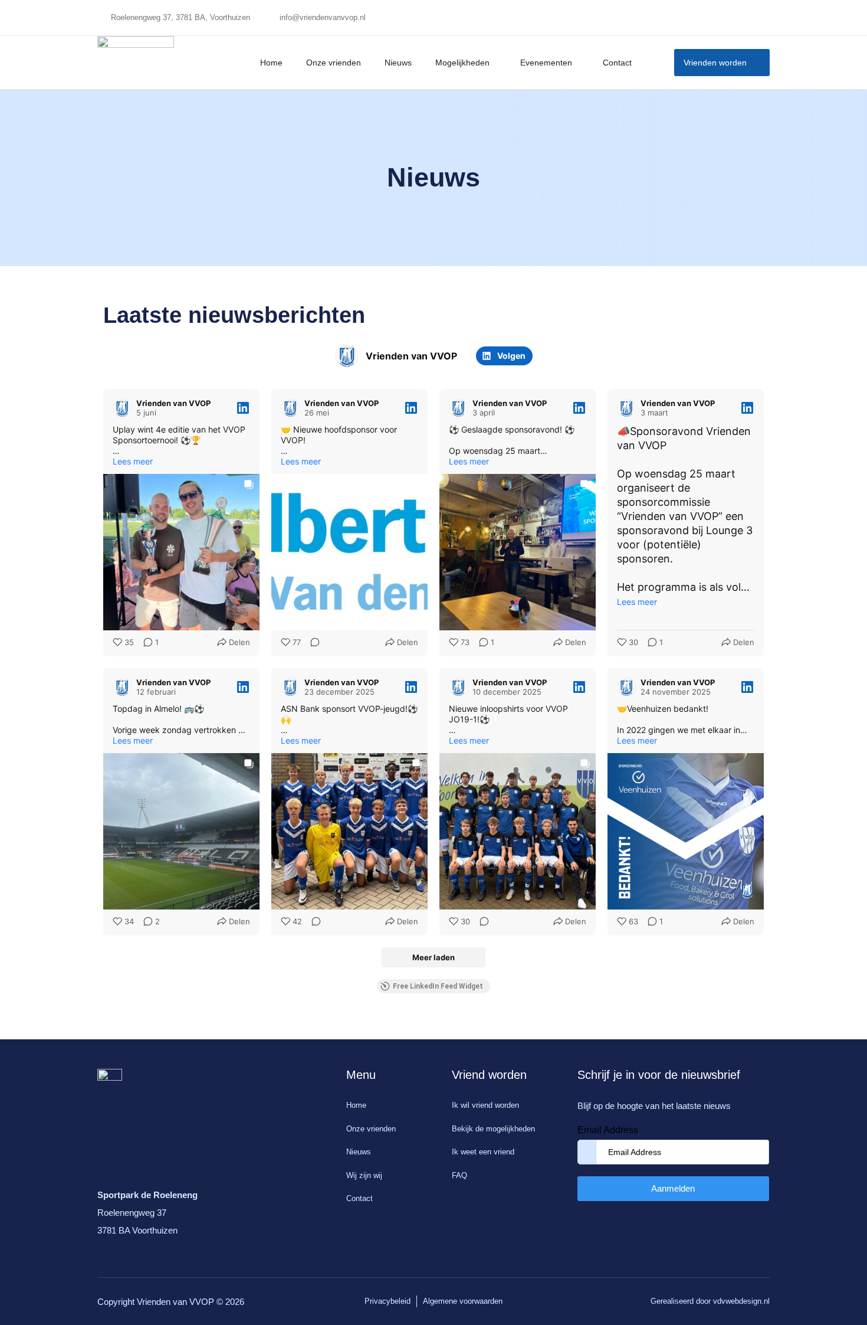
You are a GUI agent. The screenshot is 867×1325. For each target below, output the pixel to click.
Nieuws (398, 62)
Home (271, 62)
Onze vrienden (333, 62)
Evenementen (546, 62)
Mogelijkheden (462, 62)
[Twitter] (731, 18)
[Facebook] (708, 18)
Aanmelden (673, 1188)
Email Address (607, 1130)
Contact (617, 62)
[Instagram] (755, 18)
